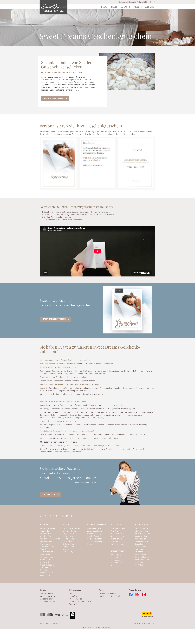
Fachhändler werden (107, 594)
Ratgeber (137, 7)
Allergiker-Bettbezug (119, 536)
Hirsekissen (68, 536)
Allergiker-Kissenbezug (120, 539)
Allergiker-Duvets (46, 536)
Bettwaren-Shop (142, 525)
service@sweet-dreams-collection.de (103, 438)
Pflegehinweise (75, 599)
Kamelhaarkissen (70, 539)
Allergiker (116, 525)
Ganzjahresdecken (142, 533)
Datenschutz (146, 623)
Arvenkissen (68, 549)
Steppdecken (45, 531)
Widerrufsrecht (75, 604)
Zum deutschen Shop (48, 601)
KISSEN (66, 525)
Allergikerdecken (141, 531)
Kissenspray (68, 552)
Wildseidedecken (47, 565)
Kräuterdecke (116, 563)
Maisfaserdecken (46, 557)
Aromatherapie (118, 551)
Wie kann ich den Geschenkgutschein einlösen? (59, 367)
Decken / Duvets (141, 528)
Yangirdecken (45, 570)
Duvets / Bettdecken (48, 528)
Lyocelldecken (45, 554)
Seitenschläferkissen (71, 528)
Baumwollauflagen (94, 531)
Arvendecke (115, 557)
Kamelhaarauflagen (95, 533)
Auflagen (125, 7)
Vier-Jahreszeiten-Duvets (50, 539)
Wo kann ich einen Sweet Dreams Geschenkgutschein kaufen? (65, 360)
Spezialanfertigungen (48, 596)
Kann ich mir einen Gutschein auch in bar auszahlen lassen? (64, 377)
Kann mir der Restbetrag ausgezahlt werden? (58, 421)
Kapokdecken (45, 549)
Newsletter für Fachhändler (110, 596)
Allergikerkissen (69, 531)
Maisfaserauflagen (94, 539)
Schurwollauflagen (94, 541)
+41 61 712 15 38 (49, 494)
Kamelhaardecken (47, 547)
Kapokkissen (68, 541)
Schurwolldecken (47, 562)
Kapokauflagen (93, 536)
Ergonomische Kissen (72, 533)
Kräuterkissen (116, 560)
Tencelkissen (68, 547)
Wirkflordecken (46, 560)
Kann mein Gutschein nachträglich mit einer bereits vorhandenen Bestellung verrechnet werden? (80, 445)
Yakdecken (44, 567)
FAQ (70, 594)
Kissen (114, 7)
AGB (153, 623)
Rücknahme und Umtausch (80, 601)
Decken (104, 7)
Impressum (137, 623)
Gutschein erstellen (53, 98)
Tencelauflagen (93, 544)
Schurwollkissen (70, 544)
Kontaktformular (46, 594)
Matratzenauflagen (96, 525)
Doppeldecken (45, 533)
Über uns (149, 7)
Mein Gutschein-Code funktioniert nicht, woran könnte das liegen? (67, 431)
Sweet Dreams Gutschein (54, 319)
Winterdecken (45, 544)
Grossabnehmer (46, 599)
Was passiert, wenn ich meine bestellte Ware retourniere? (63, 401)
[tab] (97, 361)
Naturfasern (74, 596)
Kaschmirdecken (46, 552)
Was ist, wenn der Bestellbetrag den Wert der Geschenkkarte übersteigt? (69, 384)
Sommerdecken (46, 541)
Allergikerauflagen (94, 528)
